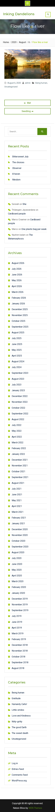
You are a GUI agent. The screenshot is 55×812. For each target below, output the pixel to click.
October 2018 (18, 656)
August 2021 (18, 483)
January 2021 (18, 523)
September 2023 (20, 373)
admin (28, 83)
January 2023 (18, 390)
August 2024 (18, 361)
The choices (18, 162)
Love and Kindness (21, 715)
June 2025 (17, 344)
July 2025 (16, 338)
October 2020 (18, 541)
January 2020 (18, 593)
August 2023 (18, 379)
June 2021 (17, 494)
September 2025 (20, 326)
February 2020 (19, 587)
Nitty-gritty (17, 721)
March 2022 (17, 442)
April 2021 (17, 506)
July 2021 (16, 488)
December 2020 (20, 529)
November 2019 (20, 604)
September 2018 (20, 662)
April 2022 (17, 436)
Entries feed (18, 769)
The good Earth (19, 727)
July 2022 (16, 425)
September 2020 (20, 546)
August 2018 (18, 668)
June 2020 (17, 564)
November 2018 (20, 650)
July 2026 (16, 269)
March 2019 (17, 633)
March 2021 (17, 512)
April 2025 (17, 355)
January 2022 (18, 454)
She (24, 204)
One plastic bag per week (34, 229)
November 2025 (20, 315)
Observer (16, 168)
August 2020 (18, 552)
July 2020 (16, 558)
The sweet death (20, 733)
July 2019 (16, 616)
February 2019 (19, 639)
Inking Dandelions (18, 14)
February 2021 (19, 517)
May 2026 (17, 280)
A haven (16, 174)
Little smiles (18, 710)
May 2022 (17, 431)
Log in (15, 763)
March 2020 (17, 581)
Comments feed (20, 775)
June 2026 (17, 274)
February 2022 (19, 448)
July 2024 (16, 367)
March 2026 (17, 292)
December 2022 (20, 396)
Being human (41, 83)
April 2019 (17, 627)
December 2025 (20, 309)
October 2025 (18, 321)
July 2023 (16, 384)
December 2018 (20, 645)
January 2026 (18, 303)
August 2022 (18, 419)
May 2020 (17, 569)
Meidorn (16, 179)
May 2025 (17, 350)
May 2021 (17, 500)
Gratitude (16, 698)
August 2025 (18, 332)
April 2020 (17, 575)
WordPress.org (19, 780)
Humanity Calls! (19, 704)
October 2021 (18, 471)
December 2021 (20, 459)
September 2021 (20, 477)
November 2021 (20, 465)
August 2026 (18, 263)
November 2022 (20, 402)
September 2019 (20, 610)
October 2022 (18, 407)
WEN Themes (35, 808)
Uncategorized (10, 87)
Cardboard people (17, 213)
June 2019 (17, 622)
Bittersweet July (20, 156)
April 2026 (17, 286)
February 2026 (19, 297)
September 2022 (20, 413)
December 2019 (20, 598)
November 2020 (20, 535)
